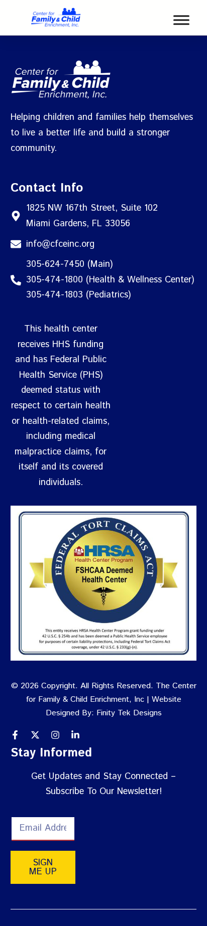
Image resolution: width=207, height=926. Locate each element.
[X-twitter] (35, 734)
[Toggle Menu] (181, 20)
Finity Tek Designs (129, 713)
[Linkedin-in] (75, 734)
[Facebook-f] (15, 734)
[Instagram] (55, 734)
